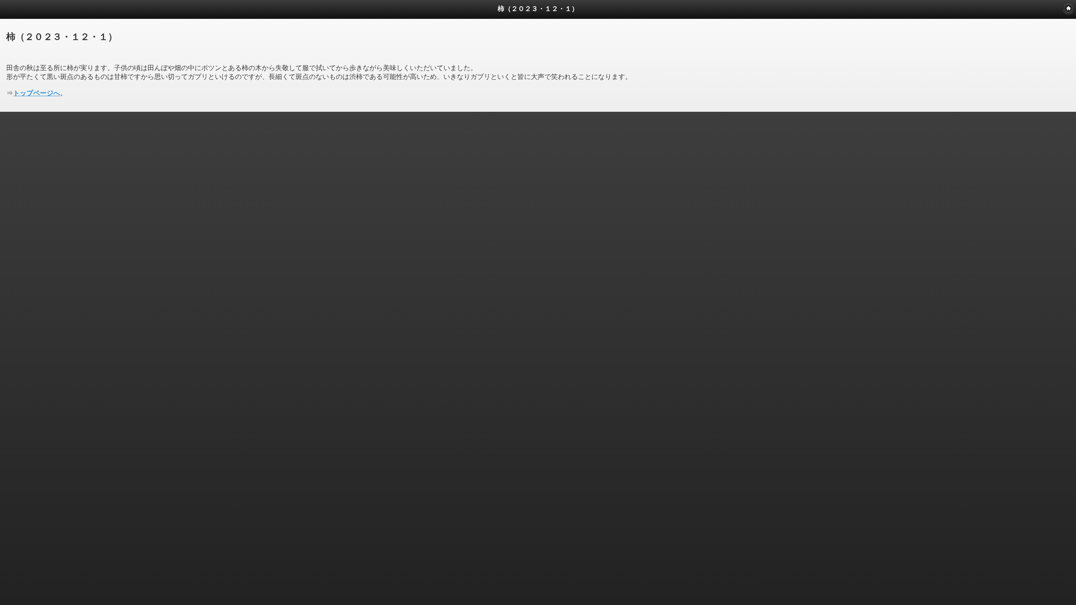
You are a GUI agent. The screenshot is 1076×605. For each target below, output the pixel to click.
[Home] (1068, 8)
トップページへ (36, 93)
